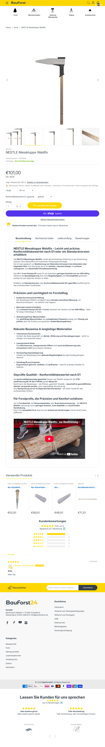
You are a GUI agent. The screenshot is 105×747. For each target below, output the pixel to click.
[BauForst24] (22, 602)
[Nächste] (7, 80)
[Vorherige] (98, 80)
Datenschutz (59, 622)
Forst (8, 648)
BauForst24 (47, 682)
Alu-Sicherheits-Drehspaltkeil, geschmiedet (38, 487)
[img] (13, 562)
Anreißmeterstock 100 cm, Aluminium (87, 487)
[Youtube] (20, 623)
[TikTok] (13, 623)
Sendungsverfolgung (63, 630)
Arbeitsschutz (11, 659)
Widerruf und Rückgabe (64, 615)
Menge (9, 202)
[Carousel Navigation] (96, 476)
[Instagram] (26, 623)
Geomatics (10, 667)
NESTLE (9, 149)
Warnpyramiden (12, 652)
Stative (9, 663)
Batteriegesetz (60, 626)
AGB (56, 619)
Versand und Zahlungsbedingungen (69, 611)
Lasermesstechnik (13, 655)
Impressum (59, 607)
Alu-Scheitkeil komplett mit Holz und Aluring (17, 487)
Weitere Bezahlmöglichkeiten (52, 219)
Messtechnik (11, 644)
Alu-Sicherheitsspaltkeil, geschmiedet (63, 487)
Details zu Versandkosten (37, 182)
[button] (38, 534)
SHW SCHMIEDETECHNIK (17, 484)
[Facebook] (7, 623)
